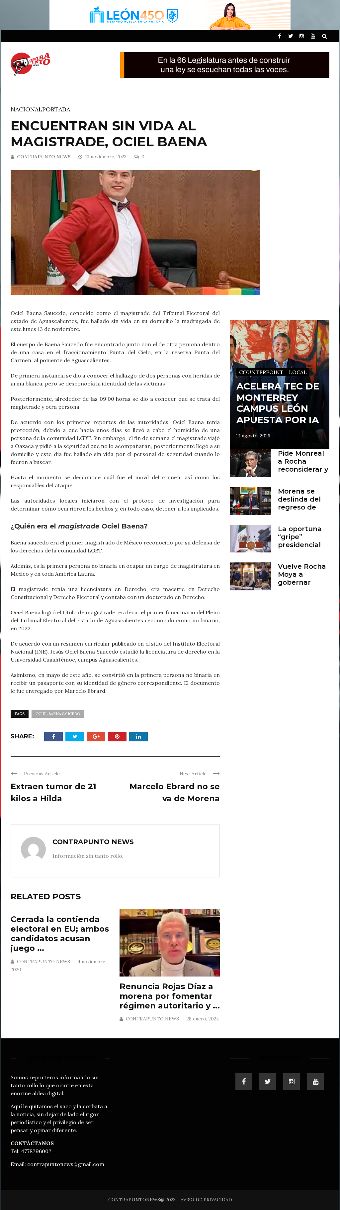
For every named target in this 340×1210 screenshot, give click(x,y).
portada (56, 109)
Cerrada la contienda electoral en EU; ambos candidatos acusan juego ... (60, 933)
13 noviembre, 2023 (106, 157)
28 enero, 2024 (203, 1019)
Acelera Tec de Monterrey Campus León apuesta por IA (277, 402)
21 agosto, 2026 (253, 436)
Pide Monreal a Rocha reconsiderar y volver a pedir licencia (303, 469)
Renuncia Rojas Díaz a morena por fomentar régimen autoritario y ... (170, 996)
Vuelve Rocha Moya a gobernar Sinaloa (302, 578)
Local (298, 372)
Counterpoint (261, 372)
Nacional (26, 109)
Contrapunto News (44, 157)
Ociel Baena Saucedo (58, 713)
